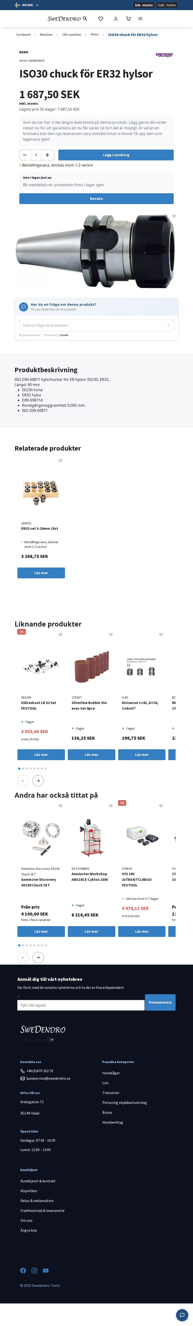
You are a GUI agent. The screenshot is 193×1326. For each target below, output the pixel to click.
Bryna (107, 1112)
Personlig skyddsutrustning (124, 1102)
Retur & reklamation (37, 1200)
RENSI (23, 52)
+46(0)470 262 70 (39, 1071)
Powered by (56, 335)
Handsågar (111, 1073)
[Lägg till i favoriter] (173, 216)
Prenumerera (160, 1002)
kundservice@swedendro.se (48, 1078)
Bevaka (96, 198)
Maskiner (46, 34)
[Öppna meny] (140, 18)
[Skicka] (168, 325)
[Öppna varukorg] (128, 18)
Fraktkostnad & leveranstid (42, 1210)
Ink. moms (144, 5)
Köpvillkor (28, 1191)
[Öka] (47, 155)
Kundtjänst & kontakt (38, 1181)
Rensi (95, 34)
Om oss (26, 1220)
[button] (19, 768)
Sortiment (23, 34)
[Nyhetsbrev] (18, 997)
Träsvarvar (110, 1092)
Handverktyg (112, 1122)
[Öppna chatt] (182, 1315)
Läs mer (41, 573)
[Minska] (25, 155)
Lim (105, 1083)
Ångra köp (28, 1230)
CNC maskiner (71, 34)
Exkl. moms (167, 5)
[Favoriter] (101, 18)
